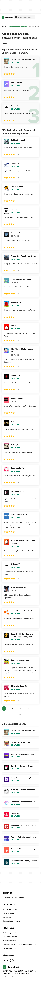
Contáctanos (7, 917)
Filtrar (4, 44)
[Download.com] (7, 17)
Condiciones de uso (10, 937)
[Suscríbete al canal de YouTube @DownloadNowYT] (13, 960)
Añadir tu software (9, 913)
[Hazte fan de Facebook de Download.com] (4, 960)
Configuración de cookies (12, 948)
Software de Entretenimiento (18, 26)
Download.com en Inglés (11, 921)
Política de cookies (9, 941)
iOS (3, 26)
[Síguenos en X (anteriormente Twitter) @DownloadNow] (9, 960)
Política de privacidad (10, 933)
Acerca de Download (10, 909)
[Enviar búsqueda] (16, 17)
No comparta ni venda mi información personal (19, 945)
